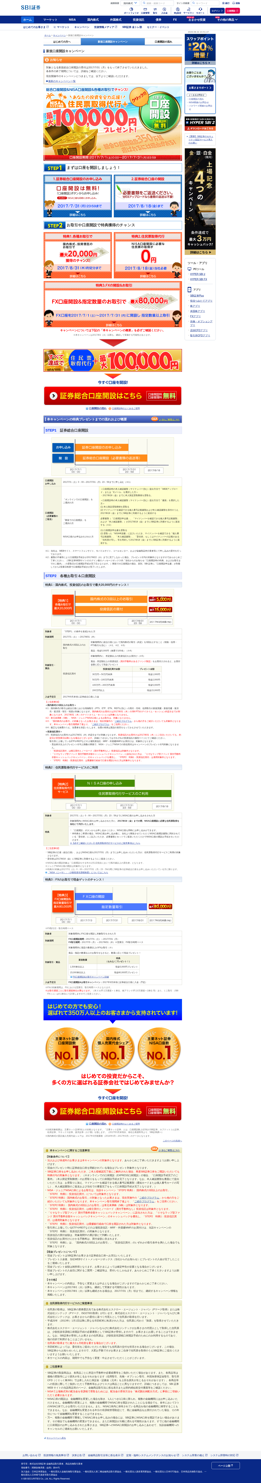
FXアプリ (195, 316)
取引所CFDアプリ (200, 335)
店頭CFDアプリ (199, 330)
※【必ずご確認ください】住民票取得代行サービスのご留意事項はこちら (105, 843)
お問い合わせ (30, 1455)
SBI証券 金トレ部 (132, 27)
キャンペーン (81, 27)
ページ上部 (224, 1465)
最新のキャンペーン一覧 (62, 81)
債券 (158, 19)
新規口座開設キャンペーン (113, 41)
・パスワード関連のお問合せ (199, 107)
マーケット (50, 19)
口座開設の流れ (163, 41)
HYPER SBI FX (198, 279)
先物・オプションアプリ (201, 323)
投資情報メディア (104, 27)
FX (175, 19)
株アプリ (195, 306)
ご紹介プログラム (123, 721)
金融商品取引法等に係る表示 (104, 1455)
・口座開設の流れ (195, 99)
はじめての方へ (62, 41)
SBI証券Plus (197, 295)
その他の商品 (225, 19)
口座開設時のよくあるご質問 (126, 408)
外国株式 (115, 19)
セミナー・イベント (158, 27)
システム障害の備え (193, 1455)
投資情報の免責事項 (55, 1455)
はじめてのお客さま (34, 27)
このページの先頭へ (172, 1141)
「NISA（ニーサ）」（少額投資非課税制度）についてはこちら (78, 872)
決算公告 (77, 1455)
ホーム (27, 19)
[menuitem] (226, 3)
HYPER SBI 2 (197, 274)
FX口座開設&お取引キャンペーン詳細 (91, 977)
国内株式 (93, 19)
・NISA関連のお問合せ (198, 102)
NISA (72, 19)
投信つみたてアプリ (201, 300)
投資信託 (138, 19)
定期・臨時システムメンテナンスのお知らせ (151, 1455)
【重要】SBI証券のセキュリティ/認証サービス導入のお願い (201, 139)
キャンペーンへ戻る (56, 1438)
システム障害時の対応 (222, 1455)
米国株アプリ (197, 311)
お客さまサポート (199, 87)
